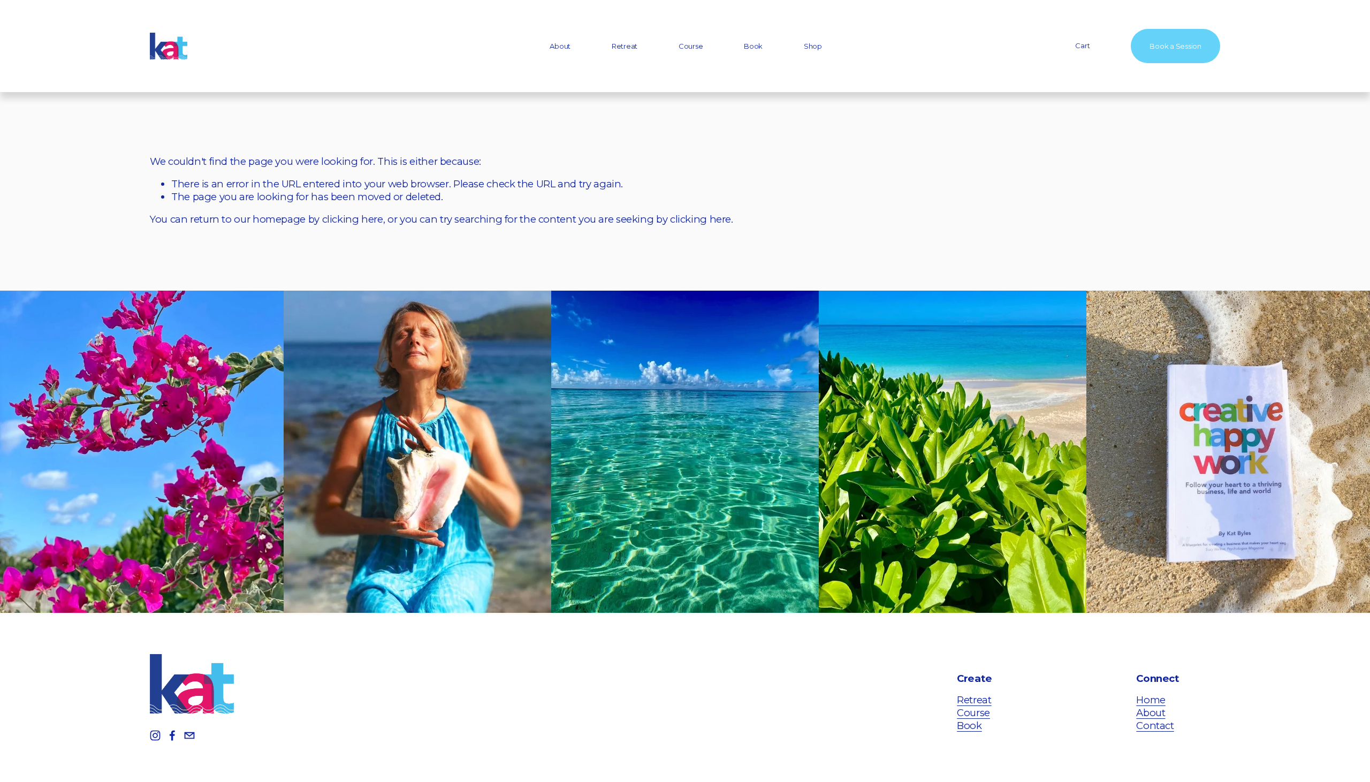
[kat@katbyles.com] (189, 735)
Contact (1155, 725)
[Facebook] (172, 735)
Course (691, 46)
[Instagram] (155, 735)
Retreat (624, 46)
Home (1151, 700)
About (560, 46)
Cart (1082, 45)
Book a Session (1175, 46)
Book (753, 46)
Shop (813, 46)
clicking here (352, 219)
